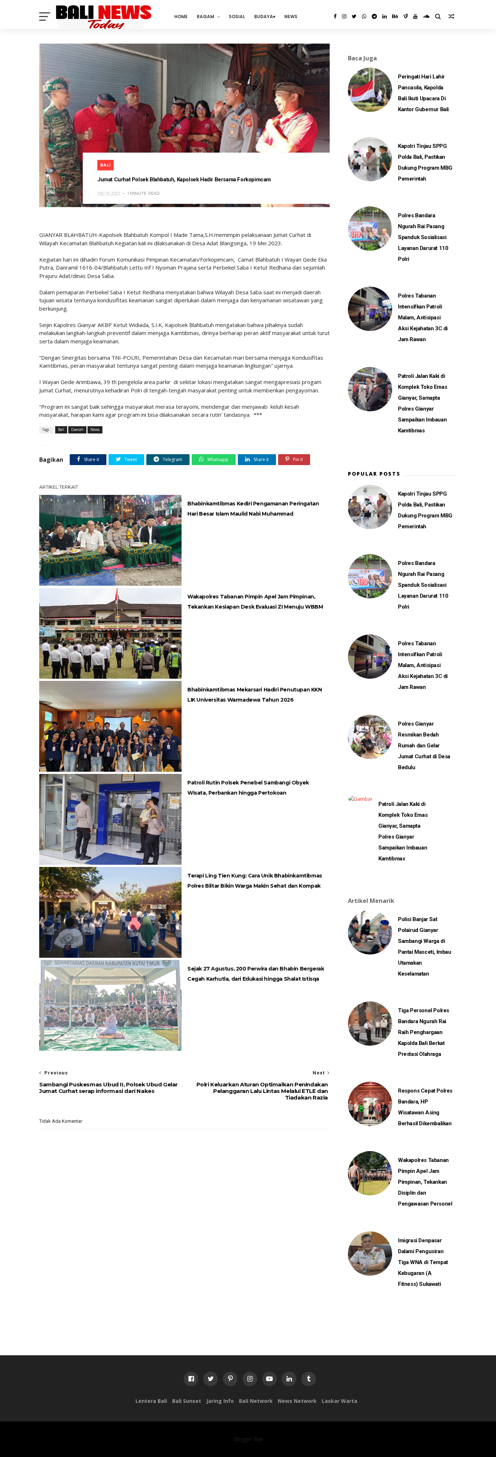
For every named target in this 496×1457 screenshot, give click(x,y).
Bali (105, 165)
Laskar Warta (339, 1400)
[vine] (405, 16)
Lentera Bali (151, 1400)
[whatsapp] (364, 16)
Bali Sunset (186, 1400)
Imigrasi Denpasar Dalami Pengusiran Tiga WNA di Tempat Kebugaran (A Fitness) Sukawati (423, 1262)
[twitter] (354, 16)
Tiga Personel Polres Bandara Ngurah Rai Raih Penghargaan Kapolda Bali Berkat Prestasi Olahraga (423, 1032)
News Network (297, 1400)
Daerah (77, 429)
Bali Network (256, 1400)
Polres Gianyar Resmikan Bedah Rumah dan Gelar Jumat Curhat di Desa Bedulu (424, 746)
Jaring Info (220, 1400)
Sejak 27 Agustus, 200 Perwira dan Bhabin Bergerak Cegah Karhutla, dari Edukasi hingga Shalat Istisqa (255, 973)
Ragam (205, 16)
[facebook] (335, 16)
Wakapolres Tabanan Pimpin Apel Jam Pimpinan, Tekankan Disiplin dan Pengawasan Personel (425, 1182)
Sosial (237, 16)
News (290, 16)
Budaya (263, 16)
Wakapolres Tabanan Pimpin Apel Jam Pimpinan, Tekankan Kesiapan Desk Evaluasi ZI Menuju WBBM (255, 601)
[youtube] (415, 16)
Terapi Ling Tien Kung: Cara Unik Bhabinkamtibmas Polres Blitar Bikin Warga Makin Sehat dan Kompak (254, 880)
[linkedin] (384, 16)
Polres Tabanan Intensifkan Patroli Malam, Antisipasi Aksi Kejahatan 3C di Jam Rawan (423, 317)
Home (181, 16)
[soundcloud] (426, 16)
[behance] (395, 16)
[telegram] (374, 16)
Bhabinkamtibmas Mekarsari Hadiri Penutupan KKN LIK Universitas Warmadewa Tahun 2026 (254, 694)
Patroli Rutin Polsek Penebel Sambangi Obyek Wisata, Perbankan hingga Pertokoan (248, 787)
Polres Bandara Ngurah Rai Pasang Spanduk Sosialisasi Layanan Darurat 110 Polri (423, 237)
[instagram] (344, 16)
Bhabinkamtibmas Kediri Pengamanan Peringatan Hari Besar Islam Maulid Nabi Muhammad (253, 508)
